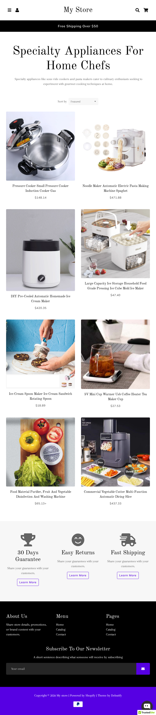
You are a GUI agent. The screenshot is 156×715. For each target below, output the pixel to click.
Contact (61, 634)
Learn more (28, 582)
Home (60, 624)
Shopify (90, 695)
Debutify (116, 695)
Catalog (60, 629)
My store (62, 695)
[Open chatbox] (147, 706)
